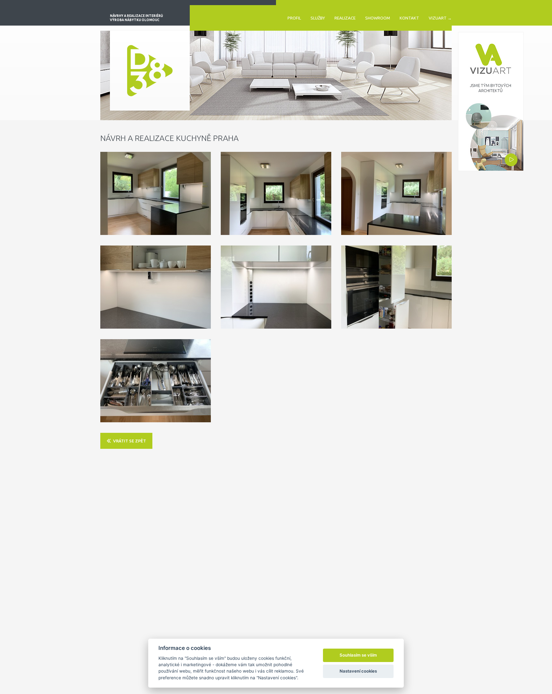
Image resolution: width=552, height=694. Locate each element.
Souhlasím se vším (358, 655)
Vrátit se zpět (129, 441)
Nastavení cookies (358, 671)
